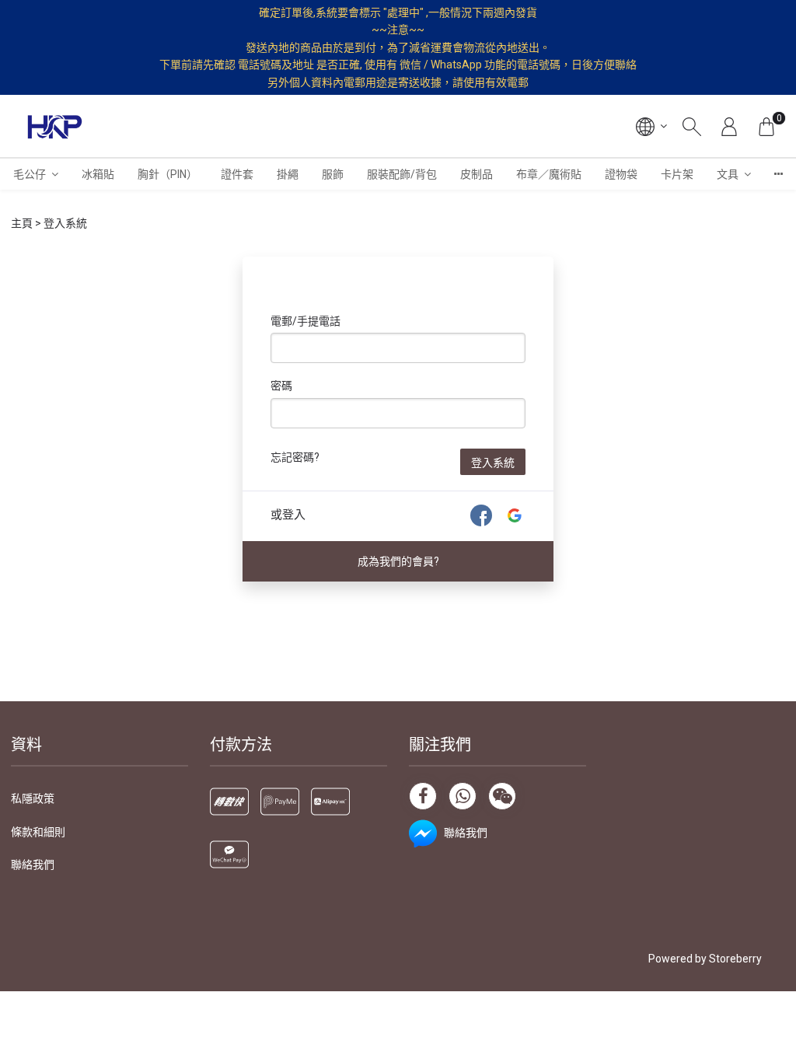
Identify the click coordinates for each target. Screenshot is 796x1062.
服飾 (333, 174)
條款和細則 (38, 832)
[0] (766, 126)
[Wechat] (502, 796)
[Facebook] (423, 796)
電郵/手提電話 (305, 321)
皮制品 (476, 174)
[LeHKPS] (55, 126)
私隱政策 (32, 798)
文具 (727, 174)
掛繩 (287, 174)
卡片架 (677, 174)
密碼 (281, 385)
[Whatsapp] (463, 796)
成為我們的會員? (398, 561)
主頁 (22, 223)
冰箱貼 (98, 174)
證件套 (237, 174)
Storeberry (735, 958)
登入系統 (493, 462)
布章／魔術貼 (548, 174)
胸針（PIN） (167, 174)
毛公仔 (29, 174)
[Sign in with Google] (514, 515)
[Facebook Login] (481, 515)
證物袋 (621, 174)
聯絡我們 (32, 864)
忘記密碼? (295, 457)
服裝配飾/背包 (402, 174)
